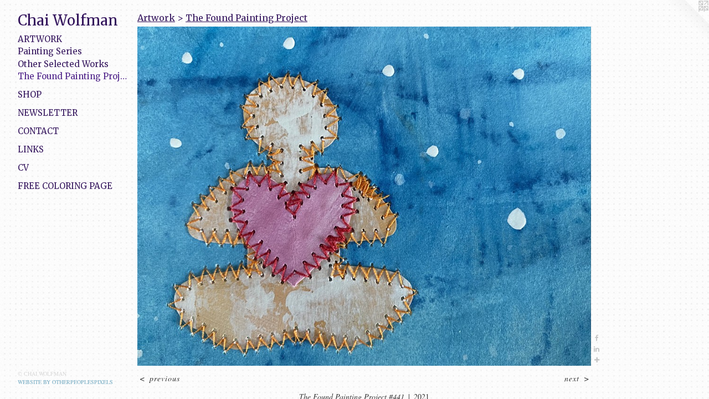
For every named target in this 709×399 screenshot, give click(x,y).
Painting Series (50, 51)
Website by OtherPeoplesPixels (65, 382)
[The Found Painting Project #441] (364, 196)
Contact (38, 131)
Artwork (40, 39)
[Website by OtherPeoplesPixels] (687, 22)
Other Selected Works (63, 64)
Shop (30, 94)
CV (23, 167)
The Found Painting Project (73, 76)
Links (31, 149)
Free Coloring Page (65, 186)
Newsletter (48, 113)
